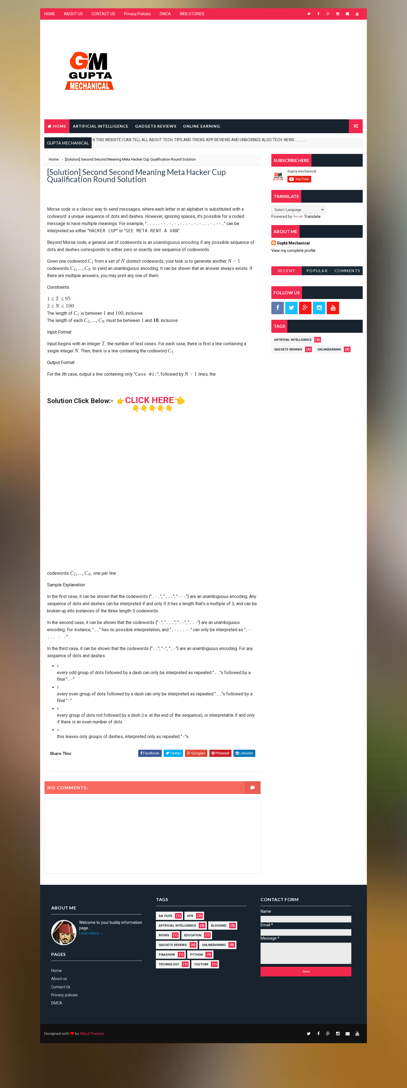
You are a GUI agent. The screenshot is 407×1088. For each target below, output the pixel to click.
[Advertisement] (262, 64)
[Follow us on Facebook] (277, 308)
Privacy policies (64, 995)
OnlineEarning (329, 349)
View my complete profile (293, 250)
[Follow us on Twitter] (291, 308)
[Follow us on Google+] (305, 308)
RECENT (286, 270)
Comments (347, 270)
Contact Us (60, 987)
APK (190, 916)
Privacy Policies (137, 14)
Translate (312, 216)
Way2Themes (92, 1033)
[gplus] (328, 14)
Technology (169, 964)
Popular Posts (317, 271)
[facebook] (318, 14)
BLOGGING (218, 925)
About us (59, 978)
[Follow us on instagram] (319, 308)
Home (59, 126)
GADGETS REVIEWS (155, 126)
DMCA (165, 14)
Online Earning (201, 126)
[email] (347, 14)
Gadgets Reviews (288, 349)
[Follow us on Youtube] (333, 308)
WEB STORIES (192, 14)
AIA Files (165, 916)
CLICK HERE (149, 400)
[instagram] (338, 14)
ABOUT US (73, 14)
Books (164, 935)
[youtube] (357, 14)
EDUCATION (192, 935)
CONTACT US (103, 14)
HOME (49, 14)
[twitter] (309, 14)
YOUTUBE (201, 964)
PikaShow (167, 954)
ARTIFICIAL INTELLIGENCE (100, 126)
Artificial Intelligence (292, 340)
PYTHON (196, 954)
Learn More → (91, 933)
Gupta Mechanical (293, 243)
